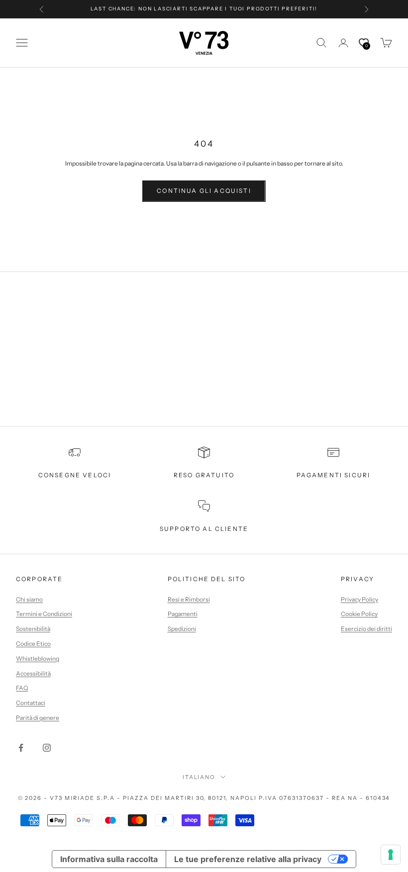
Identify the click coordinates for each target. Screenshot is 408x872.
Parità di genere (37, 717)
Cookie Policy (359, 613)
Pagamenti (183, 613)
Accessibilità (33, 673)
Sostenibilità (33, 628)
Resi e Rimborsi (189, 599)
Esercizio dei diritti (366, 628)
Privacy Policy (359, 599)
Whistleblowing (37, 658)
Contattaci (30, 702)
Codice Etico (33, 643)
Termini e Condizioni (44, 613)
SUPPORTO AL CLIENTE (204, 528)
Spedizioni (182, 628)
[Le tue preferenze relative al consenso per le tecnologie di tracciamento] (390, 854)
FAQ (22, 688)
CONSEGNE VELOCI (74, 475)
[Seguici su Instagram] (47, 748)
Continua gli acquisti (204, 190)
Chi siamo (29, 599)
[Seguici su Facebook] (21, 748)
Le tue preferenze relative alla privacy (247, 859)
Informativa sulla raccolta (109, 859)
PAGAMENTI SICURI (334, 475)
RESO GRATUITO (204, 475)
